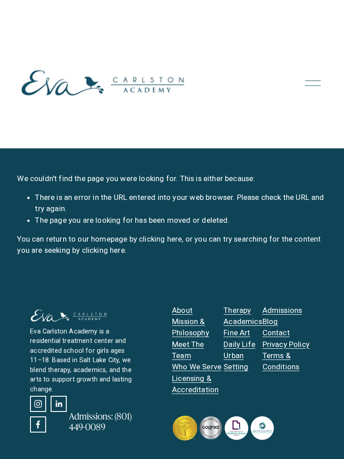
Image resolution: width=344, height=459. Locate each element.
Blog (270, 321)
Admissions (282, 310)
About (182, 310)
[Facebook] (38, 424)
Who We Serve (196, 366)
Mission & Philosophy (190, 327)
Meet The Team (188, 350)
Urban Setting (236, 361)
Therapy (237, 310)
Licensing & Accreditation (195, 384)
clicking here (160, 238)
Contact (276, 332)
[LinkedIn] (59, 404)
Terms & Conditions (281, 361)
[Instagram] (38, 404)
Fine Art (237, 332)
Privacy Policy (286, 344)
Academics (243, 321)
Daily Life (239, 344)
